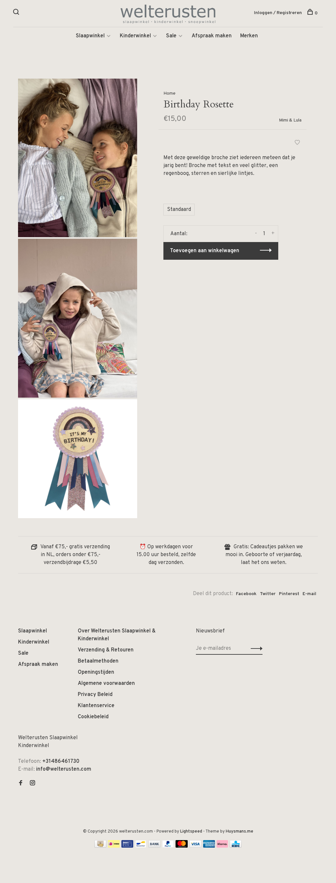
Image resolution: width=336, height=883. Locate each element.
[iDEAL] (114, 846)
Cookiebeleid (93, 717)
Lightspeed (191, 831)
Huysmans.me (239, 831)
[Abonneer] (254, 648)
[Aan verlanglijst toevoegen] (297, 143)
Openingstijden (96, 672)
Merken (249, 36)
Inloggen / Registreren (278, 13)
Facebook (246, 594)
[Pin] (127, 846)
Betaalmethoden (98, 661)
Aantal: (178, 234)
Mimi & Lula (290, 120)
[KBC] (236, 846)
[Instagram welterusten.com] (32, 783)
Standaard (179, 209)
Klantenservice (96, 706)
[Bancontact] (141, 846)
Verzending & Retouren (106, 650)
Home (169, 93)
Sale (171, 36)
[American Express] (209, 846)
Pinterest (289, 594)
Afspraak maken (212, 36)
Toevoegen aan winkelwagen (204, 251)
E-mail (309, 594)
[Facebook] (20, 783)
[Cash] (100, 846)
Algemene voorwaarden (106, 683)
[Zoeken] (17, 13)
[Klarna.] (222, 846)
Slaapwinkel (90, 36)
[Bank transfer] (154, 846)
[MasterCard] (182, 846)
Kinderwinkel (135, 36)
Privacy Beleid (95, 694)
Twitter (268, 594)
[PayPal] (168, 846)
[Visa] (195, 846)
